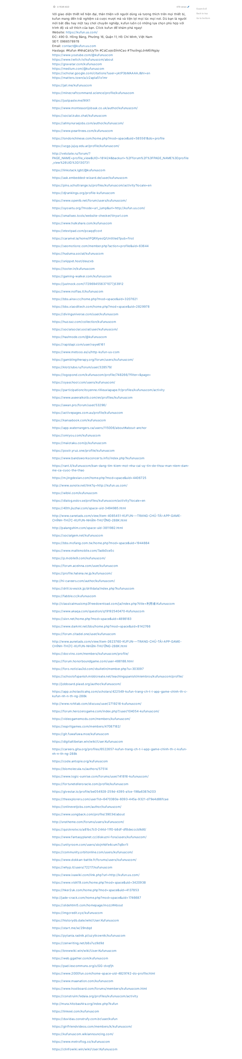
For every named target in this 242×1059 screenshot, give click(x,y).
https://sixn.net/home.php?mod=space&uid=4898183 (91, 619)
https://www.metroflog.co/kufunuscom (81, 1041)
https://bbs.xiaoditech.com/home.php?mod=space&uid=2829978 (101, 306)
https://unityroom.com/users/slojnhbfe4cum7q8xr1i (90, 844)
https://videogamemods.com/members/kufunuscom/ (91, 719)
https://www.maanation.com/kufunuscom (82, 981)
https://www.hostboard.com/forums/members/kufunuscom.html (99, 988)
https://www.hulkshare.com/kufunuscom (82, 223)
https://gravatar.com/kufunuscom (77, 64)
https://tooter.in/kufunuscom (73, 269)
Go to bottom (203, 18)
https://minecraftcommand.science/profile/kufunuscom (93, 93)
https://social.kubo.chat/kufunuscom (79, 115)
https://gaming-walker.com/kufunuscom (82, 276)
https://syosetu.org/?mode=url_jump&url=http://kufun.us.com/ (98, 208)
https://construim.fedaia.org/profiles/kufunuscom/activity (95, 996)
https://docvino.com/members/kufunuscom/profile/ (90, 653)
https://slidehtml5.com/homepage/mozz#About (87, 905)
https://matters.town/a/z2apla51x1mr (79, 78)
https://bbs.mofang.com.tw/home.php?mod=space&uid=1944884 (101, 543)
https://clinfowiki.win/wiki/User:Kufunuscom (84, 1049)
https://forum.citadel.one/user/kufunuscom (84, 634)
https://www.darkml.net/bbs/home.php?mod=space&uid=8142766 (101, 626)
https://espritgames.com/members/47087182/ (86, 726)
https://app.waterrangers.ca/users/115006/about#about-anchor (99, 428)
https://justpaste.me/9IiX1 (71, 100)
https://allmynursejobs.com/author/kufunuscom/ (88, 123)
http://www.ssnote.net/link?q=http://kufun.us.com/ (89, 485)
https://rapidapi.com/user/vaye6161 (78, 344)
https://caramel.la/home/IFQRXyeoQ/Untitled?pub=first (93, 238)
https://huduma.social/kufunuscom (78, 253)
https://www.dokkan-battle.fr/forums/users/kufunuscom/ (94, 860)
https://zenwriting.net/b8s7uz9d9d (78, 943)
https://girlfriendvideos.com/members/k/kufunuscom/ (92, 1026)
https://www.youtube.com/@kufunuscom (82, 55)
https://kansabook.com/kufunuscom (79, 420)
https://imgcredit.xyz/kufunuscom (77, 913)
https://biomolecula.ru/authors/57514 (80, 769)
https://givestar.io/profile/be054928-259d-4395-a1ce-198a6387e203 (104, 791)
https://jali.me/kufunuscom (72, 85)
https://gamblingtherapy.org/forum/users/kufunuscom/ (93, 359)
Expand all (201, 8)
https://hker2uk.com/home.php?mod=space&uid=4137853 (95, 890)
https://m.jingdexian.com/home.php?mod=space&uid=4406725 (99, 478)
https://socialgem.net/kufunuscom (77, 535)
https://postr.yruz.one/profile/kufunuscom (83, 450)
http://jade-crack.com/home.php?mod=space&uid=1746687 (96, 897)
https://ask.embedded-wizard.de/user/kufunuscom (89, 178)
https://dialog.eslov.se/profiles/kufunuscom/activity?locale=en (98, 500)
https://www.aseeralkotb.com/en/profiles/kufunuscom (92, 397)
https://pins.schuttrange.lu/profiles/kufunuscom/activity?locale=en (101, 185)
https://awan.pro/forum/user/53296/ (79, 405)
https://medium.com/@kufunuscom (78, 68)
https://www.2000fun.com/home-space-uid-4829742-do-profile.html (103, 973)
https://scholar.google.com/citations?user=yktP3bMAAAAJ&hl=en (101, 73)
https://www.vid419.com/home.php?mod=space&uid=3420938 (99, 882)
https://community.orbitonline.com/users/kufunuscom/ (92, 852)
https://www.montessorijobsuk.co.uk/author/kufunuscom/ (95, 108)
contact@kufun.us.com (79, 46)
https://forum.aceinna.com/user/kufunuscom (85, 566)
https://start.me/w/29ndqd (72, 928)
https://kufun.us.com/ (82, 32)
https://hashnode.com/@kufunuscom (79, 337)
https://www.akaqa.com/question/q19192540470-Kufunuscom (98, 611)
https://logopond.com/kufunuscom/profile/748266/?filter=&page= (101, 375)
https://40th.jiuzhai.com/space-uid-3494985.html (89, 508)
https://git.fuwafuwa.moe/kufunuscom (80, 734)
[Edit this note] (188, 6)
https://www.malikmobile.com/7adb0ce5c (83, 550)
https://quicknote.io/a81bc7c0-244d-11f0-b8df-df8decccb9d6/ (99, 829)
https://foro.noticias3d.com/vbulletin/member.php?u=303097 (98, 669)
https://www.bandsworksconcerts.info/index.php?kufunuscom (98, 458)
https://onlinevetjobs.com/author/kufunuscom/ (86, 807)
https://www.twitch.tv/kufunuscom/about (82, 59)
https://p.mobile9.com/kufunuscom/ (79, 558)
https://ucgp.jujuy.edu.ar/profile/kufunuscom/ (85, 146)
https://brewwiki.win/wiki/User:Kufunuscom (84, 951)
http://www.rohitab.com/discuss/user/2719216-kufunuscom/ (96, 703)
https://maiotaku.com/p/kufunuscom (79, 443)
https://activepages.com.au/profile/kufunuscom (87, 413)
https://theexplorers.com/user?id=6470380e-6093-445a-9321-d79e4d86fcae (110, 799)
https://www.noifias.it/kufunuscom (77, 291)
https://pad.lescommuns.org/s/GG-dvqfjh (82, 966)
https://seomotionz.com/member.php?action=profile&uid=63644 (100, 246)
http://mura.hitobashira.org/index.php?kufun (85, 1004)
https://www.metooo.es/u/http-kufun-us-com (85, 352)
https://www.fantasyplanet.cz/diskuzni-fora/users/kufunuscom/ (99, 837)
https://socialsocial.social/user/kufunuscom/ (85, 329)
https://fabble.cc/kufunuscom (74, 596)
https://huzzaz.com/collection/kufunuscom (84, 322)
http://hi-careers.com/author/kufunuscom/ (83, 581)
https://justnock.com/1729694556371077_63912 (87, 284)
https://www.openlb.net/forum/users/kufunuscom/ (89, 200)
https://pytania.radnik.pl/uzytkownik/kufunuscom (88, 935)
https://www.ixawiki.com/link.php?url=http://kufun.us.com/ (96, 875)
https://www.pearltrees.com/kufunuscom (82, 131)
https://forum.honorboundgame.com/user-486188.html (92, 661)
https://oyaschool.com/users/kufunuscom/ (83, 382)
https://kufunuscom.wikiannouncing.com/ (82, 1034)
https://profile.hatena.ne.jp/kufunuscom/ (82, 573)
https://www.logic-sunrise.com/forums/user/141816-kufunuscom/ (100, 776)
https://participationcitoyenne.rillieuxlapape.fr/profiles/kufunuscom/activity (108, 390)
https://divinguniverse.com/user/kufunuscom (85, 314)
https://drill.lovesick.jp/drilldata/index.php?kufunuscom (93, 588)
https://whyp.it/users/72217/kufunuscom (82, 867)
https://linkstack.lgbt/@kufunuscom (78, 170)
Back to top (202, 13)
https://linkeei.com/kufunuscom (75, 1011)
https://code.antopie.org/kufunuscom (80, 761)
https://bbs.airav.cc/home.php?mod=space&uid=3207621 (95, 299)
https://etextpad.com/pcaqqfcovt (77, 231)
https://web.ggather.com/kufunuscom (80, 958)
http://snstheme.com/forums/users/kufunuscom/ (88, 822)
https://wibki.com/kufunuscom (75, 493)
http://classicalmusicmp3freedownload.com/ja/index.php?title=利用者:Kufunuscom (113, 603)
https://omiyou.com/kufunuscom (76, 435)
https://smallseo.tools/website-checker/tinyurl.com (90, 215)
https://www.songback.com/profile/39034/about (88, 814)
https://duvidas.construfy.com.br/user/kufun (84, 1019)
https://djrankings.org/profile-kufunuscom (83, 193)
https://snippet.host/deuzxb (73, 261)
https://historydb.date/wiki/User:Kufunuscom (85, 920)
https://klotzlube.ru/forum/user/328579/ (82, 367)
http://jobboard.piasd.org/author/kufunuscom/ (86, 684)
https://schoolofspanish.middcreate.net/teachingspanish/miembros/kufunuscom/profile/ (117, 676)
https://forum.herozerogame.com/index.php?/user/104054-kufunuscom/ (105, 711)
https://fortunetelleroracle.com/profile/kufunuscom (90, 784)
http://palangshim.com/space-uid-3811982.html (87, 528)
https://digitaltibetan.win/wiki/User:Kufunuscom (87, 741)
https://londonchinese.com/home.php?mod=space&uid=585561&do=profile (108, 138)
